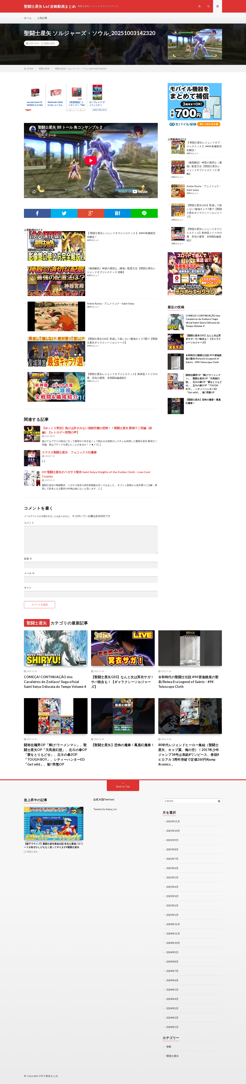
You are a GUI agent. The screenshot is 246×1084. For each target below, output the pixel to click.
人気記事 (42, 17)
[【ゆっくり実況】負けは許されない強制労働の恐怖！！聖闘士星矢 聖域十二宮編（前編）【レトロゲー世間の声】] (32, 434)
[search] (219, 801)
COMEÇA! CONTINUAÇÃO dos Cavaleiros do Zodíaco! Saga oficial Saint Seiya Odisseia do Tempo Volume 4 (55, 682)
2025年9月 (172, 840)
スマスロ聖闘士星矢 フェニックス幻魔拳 (69, 452)
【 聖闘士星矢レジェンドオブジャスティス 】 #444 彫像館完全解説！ (204, 146)
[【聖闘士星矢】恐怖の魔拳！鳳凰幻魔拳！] (176, 406)
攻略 (168, 1046)
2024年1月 (172, 1026)
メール (29, 573)
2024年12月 (173, 924)
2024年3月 (172, 1008)
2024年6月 (172, 980)
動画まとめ (52, 1075)
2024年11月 (173, 933)
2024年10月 (173, 942)
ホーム (28, 17)
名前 (28, 558)
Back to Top (123, 786)
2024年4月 (172, 998)
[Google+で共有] (90, 213)
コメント (29, 522)
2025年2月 (172, 905)
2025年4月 (172, 886)
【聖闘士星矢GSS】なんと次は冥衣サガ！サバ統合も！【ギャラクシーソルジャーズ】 (203, 339)
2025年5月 (172, 877)
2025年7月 (172, 858)
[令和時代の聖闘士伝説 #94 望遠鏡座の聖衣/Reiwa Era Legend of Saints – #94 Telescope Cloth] (176, 362)
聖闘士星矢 (49, 43)
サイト (28, 587)
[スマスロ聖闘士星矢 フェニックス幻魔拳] (32, 458)
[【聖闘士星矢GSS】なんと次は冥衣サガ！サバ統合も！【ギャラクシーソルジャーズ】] (176, 342)
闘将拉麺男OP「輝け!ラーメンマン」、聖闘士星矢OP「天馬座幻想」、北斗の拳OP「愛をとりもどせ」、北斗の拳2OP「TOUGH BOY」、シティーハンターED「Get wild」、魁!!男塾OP (55, 754)
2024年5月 (172, 989)
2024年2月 (172, 1017)
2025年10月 (173, 830)
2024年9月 (172, 952)
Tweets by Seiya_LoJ (105, 809)
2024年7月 (172, 970)
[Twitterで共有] (64, 213)
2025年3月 (172, 896)
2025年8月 (172, 849)
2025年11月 (173, 821)
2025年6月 (172, 868)
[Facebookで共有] (37, 213)
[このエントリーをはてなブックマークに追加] (117, 213)
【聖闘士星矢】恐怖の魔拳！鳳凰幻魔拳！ (123, 745)
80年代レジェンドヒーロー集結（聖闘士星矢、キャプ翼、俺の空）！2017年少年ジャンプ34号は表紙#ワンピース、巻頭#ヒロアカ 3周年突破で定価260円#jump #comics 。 (188, 754)
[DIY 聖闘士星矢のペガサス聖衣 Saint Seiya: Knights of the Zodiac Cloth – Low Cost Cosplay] (32, 478)
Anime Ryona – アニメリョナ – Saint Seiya (110, 303)
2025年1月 (172, 914)
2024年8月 (172, 961)
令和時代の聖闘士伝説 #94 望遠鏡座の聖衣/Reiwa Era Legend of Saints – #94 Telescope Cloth (204, 359)
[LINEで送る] (144, 213)
